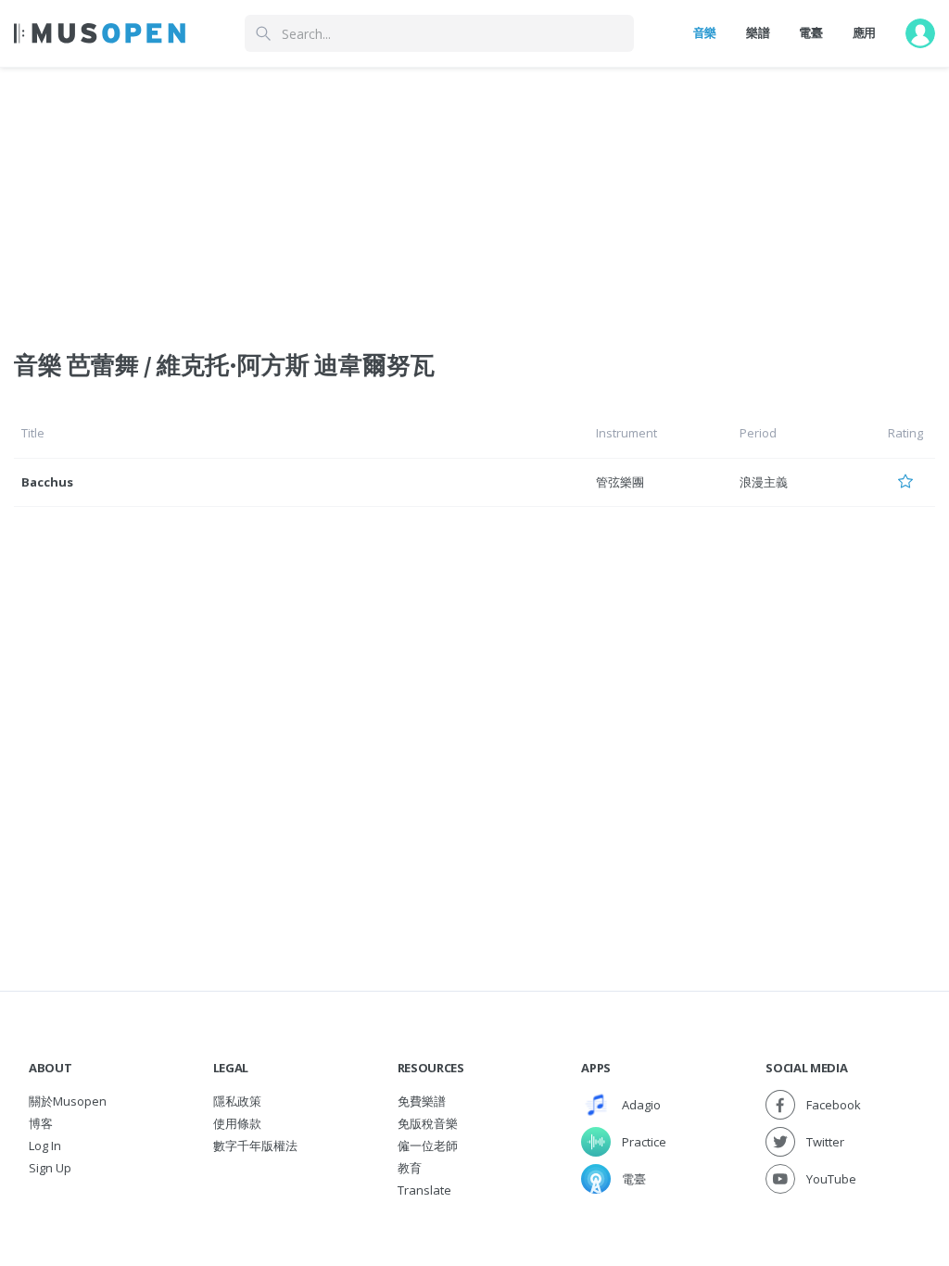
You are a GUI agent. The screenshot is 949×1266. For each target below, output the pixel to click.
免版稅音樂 (428, 1123)
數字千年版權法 (255, 1145)
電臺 (810, 32)
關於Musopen (68, 1101)
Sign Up (50, 1167)
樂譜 (757, 32)
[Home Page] (99, 33)
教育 (410, 1167)
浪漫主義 (764, 482)
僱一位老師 (428, 1145)
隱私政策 (237, 1101)
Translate (424, 1190)
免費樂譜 (422, 1101)
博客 (41, 1123)
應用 (864, 32)
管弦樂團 (620, 482)
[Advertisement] (474, 197)
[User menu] (920, 33)
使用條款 (237, 1123)
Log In (45, 1145)
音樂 (704, 32)
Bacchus (47, 482)
